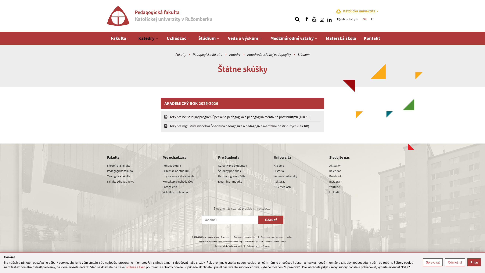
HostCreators (264, 246)
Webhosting (252, 246)
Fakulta (118, 38)
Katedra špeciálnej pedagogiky (269, 54)
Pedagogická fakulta (207, 54)
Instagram (335, 181)
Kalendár (335, 171)
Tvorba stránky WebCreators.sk (228, 246)
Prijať (474, 262)
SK (365, 19)
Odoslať (271, 220)
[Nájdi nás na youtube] (314, 19)
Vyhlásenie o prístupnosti (272, 236)
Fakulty (180, 54)
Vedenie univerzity (285, 176)
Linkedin (334, 192)
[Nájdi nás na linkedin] (329, 19)
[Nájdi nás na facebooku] (307, 19)
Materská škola (341, 38)
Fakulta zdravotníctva (120, 181)
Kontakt (372, 38)
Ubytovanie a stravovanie (178, 176)
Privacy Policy (251, 241)
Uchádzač (176, 38)
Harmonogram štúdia (231, 176)
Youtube (334, 187)
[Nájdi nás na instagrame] (322, 19)
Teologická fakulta (118, 176)
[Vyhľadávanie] (297, 19)
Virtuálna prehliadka (176, 192)
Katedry (146, 38)
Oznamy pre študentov (232, 165)
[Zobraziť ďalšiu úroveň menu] (357, 19)
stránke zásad (135, 267)
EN (373, 19)
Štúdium (207, 38)
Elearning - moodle (230, 181)
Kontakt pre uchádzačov (178, 181)
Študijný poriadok (229, 171)
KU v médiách (282, 187)
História (279, 171)
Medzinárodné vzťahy (292, 38)
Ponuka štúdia (172, 165)
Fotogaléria (170, 187)
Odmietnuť (455, 262)
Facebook (335, 176)
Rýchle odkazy (346, 19)
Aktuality (334, 165)
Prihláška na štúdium (176, 171)
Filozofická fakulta (118, 165)
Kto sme (279, 165)
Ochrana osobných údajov (244, 236)
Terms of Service (272, 241)
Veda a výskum (243, 38)
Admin (290, 236)
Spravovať (433, 262)
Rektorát (279, 181)
